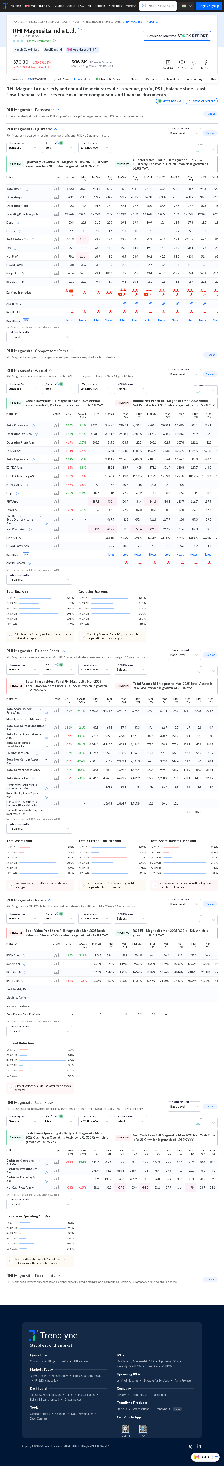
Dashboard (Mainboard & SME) (135, 1361)
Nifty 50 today (38, 1375)
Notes (70, 320)
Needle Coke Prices (26, 49)
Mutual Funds (86, 1394)
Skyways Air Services (156, 1380)
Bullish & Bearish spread (44, 1399)
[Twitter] (190, 1447)
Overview (17, 79)
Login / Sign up (209, 6)
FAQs (64, 1361)
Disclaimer (159, 1394)
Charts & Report (110, 79)
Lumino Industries (127, 1380)
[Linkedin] (199, 1446)
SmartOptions (140, 1409)
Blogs (51, 1361)
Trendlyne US (168, 1409)
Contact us (36, 1361)
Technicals (169, 79)
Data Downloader (82, 1413)
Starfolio (122, 1409)
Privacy (121, 1394)
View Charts (170, 101)
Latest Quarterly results (87, 1375)
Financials (81, 79)
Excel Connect (38, 1418)
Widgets (60, 1413)
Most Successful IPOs (159, 1366)
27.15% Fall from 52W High (32, 67)
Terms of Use (139, 1394)
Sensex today (60, 1375)
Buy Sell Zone (60, 79)
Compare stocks (40, 1413)
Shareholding (194, 79)
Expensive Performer (38, 40)
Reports (151, 79)
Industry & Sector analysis (45, 1394)
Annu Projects (183, 1380)
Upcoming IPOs (168, 1361)
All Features (81, 1361)
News (134, 79)
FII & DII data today (46, 1380)
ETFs (69, 1394)
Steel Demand (53, 49)
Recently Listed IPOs (129, 1366)
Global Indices (73, 1399)
